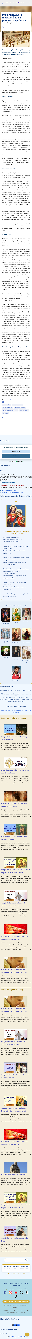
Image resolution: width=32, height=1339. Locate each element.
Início (5, 1283)
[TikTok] (16, 1296)
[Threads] (27, 1292)
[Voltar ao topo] (27, 1334)
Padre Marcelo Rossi (9, 490)
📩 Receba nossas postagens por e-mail (16, 1301)
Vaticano (5, 413)
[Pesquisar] (29, 3)
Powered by (11, 461)
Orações (17, 1283)
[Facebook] (5, 1292)
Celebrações (6, 405)
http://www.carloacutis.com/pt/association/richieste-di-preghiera (16, 711)
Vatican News (10, 400)
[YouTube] (16, 1292)
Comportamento (17, 405)
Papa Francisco (24, 410)
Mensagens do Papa (20, 407)
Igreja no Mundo (8, 407)
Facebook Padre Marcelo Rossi (12, 492)
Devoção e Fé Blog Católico (14, 3)
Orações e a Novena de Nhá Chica (13, 1174)
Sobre (11, 1283)
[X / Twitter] (22, 1292)
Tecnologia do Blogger (17, 1336)
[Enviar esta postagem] (3, 402)
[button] (3, 27)
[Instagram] (11, 1292)
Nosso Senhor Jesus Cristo (10, 410)
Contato (25, 1283)
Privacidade (16, 1285)
